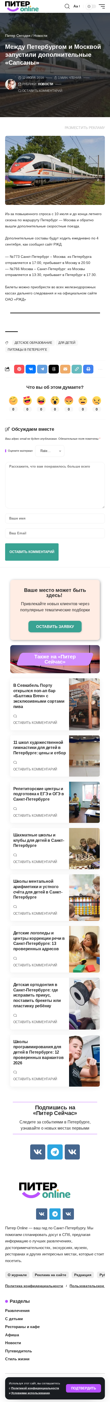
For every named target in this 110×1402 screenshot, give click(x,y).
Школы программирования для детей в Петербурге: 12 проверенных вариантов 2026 (38, 1052)
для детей (66, 343)
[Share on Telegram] (42, 369)
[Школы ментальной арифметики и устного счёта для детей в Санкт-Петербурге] (84, 897)
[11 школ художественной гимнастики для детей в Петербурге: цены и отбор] (84, 756)
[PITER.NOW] (22, 6)
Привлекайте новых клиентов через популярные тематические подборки (55, 607)
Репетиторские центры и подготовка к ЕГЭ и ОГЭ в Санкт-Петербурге (38, 794)
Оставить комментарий (42, 91)
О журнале (17, 1275)
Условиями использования (30, 1393)
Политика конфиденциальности (34, 1286)
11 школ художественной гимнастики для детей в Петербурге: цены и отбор (39, 747)
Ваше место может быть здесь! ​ (55, 593)
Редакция (82, 1275)
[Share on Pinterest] (19, 369)
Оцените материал (20, 450)
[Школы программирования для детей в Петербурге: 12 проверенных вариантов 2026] (84, 1061)
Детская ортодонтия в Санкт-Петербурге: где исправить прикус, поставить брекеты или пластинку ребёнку (37, 995)
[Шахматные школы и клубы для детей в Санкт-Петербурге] (84, 848)
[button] (83, 1388)
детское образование (33, 343)
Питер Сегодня (17, 36)
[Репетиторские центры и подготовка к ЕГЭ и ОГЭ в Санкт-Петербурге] (84, 802)
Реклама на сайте (50, 1275)
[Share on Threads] (54, 369)
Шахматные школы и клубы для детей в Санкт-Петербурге (38, 840)
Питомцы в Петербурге (27, 349)
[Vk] (37, 1152)
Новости (40, 36)
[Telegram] (54, 1152)
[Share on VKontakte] (31, 369)
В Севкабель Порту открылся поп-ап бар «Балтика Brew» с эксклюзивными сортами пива (38, 696)
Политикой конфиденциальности (35, 1388)
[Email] (65, 369)
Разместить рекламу (85, 128)
